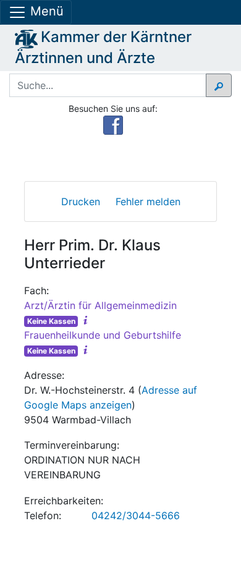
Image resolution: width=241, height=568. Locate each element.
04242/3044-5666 (135, 515)
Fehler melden (148, 201)
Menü (45, 11)
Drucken (80, 201)
